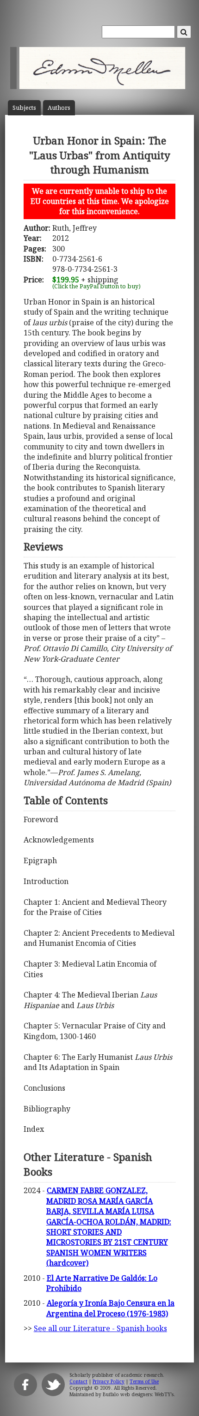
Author (59, 108)
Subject (24, 108)
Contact (78, 1381)
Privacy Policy (108, 1381)
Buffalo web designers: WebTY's (138, 1394)
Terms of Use (144, 1381)
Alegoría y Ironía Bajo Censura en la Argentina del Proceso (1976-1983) (110, 1308)
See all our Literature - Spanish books (100, 1328)
